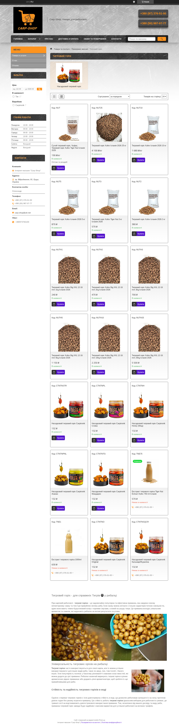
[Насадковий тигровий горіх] (69, 72)
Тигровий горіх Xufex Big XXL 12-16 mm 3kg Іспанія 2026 (147, 288)
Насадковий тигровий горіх (69, 86)
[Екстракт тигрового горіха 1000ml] (69, 541)
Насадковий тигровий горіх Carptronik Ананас (68, 492)
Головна (18, 39)
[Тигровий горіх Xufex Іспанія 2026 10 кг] (149, 127)
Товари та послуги (62, 49)
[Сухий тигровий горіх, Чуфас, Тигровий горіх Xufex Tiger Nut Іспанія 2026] (69, 127)
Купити (60, 168)
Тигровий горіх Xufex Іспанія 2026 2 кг (148, 219)
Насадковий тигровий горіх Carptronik (68, 423)
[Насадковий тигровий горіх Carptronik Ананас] (69, 473)
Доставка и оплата (68, 39)
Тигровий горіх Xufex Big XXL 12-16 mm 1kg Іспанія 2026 (67, 288)
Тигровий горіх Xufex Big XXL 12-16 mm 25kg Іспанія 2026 (147, 356)
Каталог (32, 39)
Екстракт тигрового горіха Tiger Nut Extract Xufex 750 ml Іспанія (147, 492)
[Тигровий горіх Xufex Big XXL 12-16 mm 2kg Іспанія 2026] (109, 269)
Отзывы (15, 65)
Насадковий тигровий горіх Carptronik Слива (108, 424)
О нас (14, 60)
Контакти (116, 39)
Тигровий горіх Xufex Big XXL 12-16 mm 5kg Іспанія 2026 (67, 356)
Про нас (49, 39)
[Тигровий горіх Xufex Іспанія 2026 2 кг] (149, 201)
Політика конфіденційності (112, 722)
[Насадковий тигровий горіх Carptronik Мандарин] (109, 473)
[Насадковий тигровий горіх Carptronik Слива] (109, 405)
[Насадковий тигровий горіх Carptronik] (69, 405)
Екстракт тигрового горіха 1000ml (66, 559)
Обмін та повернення (95, 39)
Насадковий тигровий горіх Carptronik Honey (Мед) (148, 424)
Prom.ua (102, 720)
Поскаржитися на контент (90, 722)
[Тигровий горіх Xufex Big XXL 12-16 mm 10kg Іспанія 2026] (109, 337)
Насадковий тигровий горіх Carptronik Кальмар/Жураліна (148, 560)
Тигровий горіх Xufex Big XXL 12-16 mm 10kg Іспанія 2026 (107, 356)
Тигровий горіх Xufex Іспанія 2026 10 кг (149, 145)
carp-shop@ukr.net (23, 213)
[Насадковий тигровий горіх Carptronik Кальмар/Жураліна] (149, 541)
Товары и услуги (19, 55)
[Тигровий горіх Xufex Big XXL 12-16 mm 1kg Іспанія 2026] (69, 269)
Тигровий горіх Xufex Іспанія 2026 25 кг (109, 145)
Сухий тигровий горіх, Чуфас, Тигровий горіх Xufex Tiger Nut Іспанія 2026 (68, 147)
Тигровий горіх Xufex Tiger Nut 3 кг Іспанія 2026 (107, 220)
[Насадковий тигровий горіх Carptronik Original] (109, 541)
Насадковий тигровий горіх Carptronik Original (108, 560)
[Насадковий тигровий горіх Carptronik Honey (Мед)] (149, 405)
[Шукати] (162, 39)
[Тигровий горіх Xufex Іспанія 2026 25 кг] (109, 127)
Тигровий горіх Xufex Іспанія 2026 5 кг (68, 219)
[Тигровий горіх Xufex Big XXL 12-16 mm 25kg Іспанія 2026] (149, 337)
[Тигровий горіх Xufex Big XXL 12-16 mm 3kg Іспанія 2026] (149, 269)
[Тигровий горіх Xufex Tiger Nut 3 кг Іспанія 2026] (109, 201)
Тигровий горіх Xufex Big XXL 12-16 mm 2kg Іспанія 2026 (107, 288)
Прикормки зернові (80, 49)
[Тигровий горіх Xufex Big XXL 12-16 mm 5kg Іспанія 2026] (69, 337)
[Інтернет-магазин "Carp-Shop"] (28, 19)
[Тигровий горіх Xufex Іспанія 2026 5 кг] (69, 201)
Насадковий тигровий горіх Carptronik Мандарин (108, 492)
